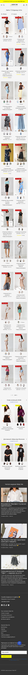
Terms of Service (14, 660)
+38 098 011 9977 (5, 601)
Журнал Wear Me (5, 625)
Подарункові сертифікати (7, 617)
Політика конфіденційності (8, 637)
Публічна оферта (5, 635)
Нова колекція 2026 (14, 400)
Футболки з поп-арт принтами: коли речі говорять (13, 541)
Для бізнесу (4, 627)
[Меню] (1, 5)
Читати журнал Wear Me (14, 484)
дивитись (19, 1)
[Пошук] (4, 5)
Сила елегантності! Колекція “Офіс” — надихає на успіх (12, 572)
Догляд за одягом (5, 619)
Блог (2, 633)
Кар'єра (3, 629)
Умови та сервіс (5, 613)
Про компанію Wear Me (7, 611)
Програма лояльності (6, 615)
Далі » (15, 395)
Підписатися (6, 656)
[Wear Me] (14, 5)
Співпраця (4, 631)
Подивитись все (14, 402)
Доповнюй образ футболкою (14, 439)
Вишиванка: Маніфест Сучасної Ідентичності (13, 505)
